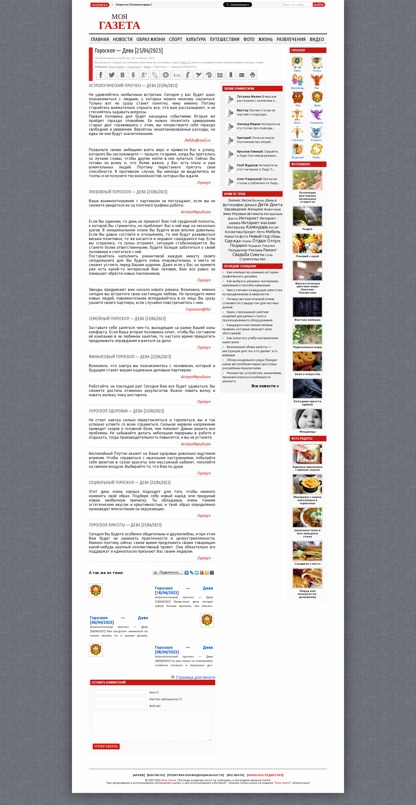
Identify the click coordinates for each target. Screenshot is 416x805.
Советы (257, 254)
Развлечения (291, 39)
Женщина (255, 209)
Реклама (255, 250)
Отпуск (273, 241)
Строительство (253, 259)
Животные (272, 209)
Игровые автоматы (247, 214)
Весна (246, 200)
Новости (122, 4)
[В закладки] (231, 75)
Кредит (250, 232)
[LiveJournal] (155, 75)
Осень (246, 241)
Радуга (307, 228)
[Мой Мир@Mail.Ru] (166, 75)
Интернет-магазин (258, 223)
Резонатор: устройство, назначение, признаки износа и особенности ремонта (252, 377)
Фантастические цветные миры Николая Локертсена (307, 288)
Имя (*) (154, 692)
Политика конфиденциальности (195, 775)
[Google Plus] (201, 573)
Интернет (249, 218)
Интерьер (236, 227)
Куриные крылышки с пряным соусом (307, 468)
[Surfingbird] (198, 75)
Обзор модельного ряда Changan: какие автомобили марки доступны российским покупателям (250, 364)
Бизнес (234, 200)
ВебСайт (155, 705)
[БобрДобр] (220, 75)
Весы (297, 122)
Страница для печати (195, 677)
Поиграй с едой (307, 256)
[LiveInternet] (177, 75)
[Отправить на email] (242, 75)
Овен (297, 70)
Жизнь (265, 39)
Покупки (268, 246)
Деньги (250, 205)
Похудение (237, 250)
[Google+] (144, 75)
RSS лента (235, 775)
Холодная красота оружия (307, 403)
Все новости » (265, 386)
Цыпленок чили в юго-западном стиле (307, 533)
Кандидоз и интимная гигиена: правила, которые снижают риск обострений (247, 329)
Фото (248, 39)
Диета (276, 204)
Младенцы (307, 431)
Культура (196, 39)
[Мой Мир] (211, 573)
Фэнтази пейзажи (307, 319)
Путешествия (225, 39)
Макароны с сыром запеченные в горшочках (307, 500)
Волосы (258, 200)
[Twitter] (112, 75)
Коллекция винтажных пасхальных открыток (307, 197)
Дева (317, 105)
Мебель (273, 231)
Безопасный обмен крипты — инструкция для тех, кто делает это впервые (249, 351)
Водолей (298, 157)
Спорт (175, 39)
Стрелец (297, 140)
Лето (261, 232)
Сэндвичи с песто (307, 563)
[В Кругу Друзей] (209, 75)
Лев (297, 105)
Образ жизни (150, 39)
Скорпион (316, 122)
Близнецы (297, 88)
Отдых (259, 240)
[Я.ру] (187, 75)
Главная (100, 39)
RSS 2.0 (185, 62)
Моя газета (168, 780)
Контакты (156, 775)
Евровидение (235, 209)
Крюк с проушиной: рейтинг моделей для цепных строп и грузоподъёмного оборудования (247, 316)
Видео (317, 39)
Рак (317, 88)
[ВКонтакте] (122, 75)
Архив (139, 775)
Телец (317, 70)
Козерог (316, 140)
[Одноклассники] (133, 75)
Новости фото (236, 236)
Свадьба (240, 254)
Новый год (259, 236)
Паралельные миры (307, 347)
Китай (273, 227)
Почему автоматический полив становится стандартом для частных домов (250, 303)
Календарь (257, 226)
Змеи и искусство (307, 374)
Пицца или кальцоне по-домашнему (307, 594)
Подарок (254, 246)
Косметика (234, 232)
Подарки (238, 245)
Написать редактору (265, 775)
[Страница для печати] (172, 677)
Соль (269, 255)
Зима (227, 214)
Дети (263, 204)
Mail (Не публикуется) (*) (166, 699)
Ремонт (270, 250)
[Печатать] (252, 75)
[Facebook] (101, 75)
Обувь (275, 236)
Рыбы (316, 157)
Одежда (233, 240)
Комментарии (140, 4)
